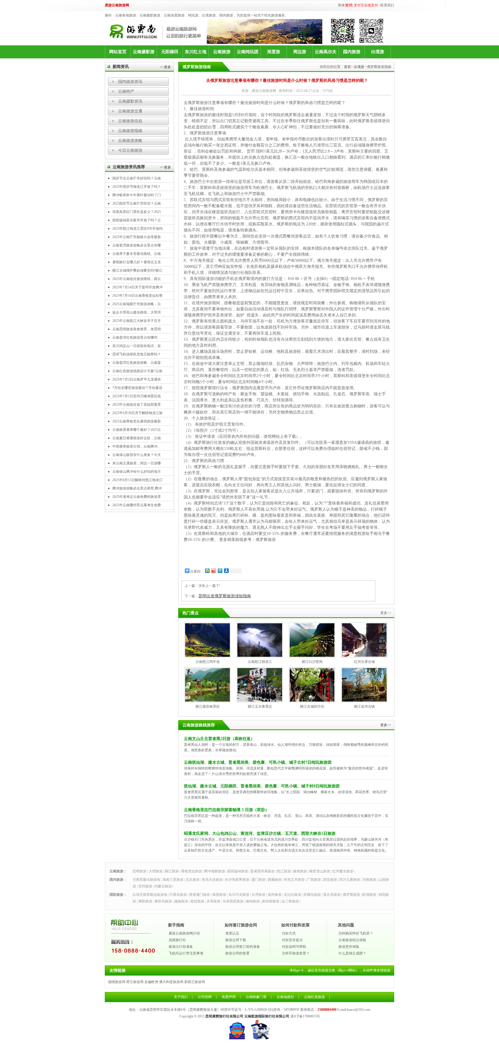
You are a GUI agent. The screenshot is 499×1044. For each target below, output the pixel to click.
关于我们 (181, 997)
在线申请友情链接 (376, 970)
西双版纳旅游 (237, 871)
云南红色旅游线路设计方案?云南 (137, 371)
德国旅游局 (116, 982)
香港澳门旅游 (199, 895)
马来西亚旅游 (233, 901)
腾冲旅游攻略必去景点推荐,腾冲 (137, 488)
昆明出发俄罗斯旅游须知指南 (224, 596)
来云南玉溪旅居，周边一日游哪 (136, 463)
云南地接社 (285, 997)
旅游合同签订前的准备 (242, 947)
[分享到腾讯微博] (220, 570)
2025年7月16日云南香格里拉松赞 (137, 296)
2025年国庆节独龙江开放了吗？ (136, 187)
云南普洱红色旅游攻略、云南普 (136, 363)
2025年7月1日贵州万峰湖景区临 (136, 396)
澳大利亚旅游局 (171, 982)
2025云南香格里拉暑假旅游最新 (136, 421)
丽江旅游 (172, 871)
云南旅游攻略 (130, 140)
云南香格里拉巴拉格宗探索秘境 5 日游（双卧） (226, 810)
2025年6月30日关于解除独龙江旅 (137, 413)
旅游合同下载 (235, 940)
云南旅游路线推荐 (199, 725)
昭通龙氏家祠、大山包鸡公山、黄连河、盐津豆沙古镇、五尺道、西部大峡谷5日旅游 (260, 833)
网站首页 (117, 51)
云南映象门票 (256, 997)
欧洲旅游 (369, 895)
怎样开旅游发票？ (296, 953)
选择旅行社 (177, 940)
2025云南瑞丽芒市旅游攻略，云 (136, 304)
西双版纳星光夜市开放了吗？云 (136, 220)
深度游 (273, 51)
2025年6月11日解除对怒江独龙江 (137, 480)
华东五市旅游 (294, 880)
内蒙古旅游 (163, 886)
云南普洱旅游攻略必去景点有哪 (136, 245)
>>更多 (165, 67)
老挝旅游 (197, 901)
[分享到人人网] (226, 570)
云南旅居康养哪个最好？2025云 (136, 430)
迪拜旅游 (275, 895)
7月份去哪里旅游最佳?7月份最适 (137, 388)
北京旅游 (193, 880)
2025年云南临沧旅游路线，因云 (136, 279)
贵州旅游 (145, 886)
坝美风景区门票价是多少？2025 (136, 212)
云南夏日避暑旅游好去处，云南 (136, 438)
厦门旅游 (258, 880)
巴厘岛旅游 (178, 895)
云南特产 (126, 91)
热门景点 (191, 613)
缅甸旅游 (253, 901)
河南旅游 (369, 880)
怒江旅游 (284, 871)
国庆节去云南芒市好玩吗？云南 (136, 178)
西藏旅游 (275, 880)
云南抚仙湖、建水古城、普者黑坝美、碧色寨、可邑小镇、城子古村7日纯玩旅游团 (258, 762)
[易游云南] (158, 31)
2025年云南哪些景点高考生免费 (136, 505)
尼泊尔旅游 (292, 895)
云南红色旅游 (314, 997)
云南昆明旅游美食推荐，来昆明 (136, 329)
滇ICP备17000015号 (305, 1016)
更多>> (385, 725)
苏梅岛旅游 (312, 895)
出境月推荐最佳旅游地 (150, 895)
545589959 (291, 1010)
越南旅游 (181, 901)
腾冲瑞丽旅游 (214, 871)
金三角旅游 (290, 901)
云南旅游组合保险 (352, 940)
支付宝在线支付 (366, 5)
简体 (341, 5)
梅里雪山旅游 (319, 871)
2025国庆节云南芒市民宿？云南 (136, 203)
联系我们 (387, 5)
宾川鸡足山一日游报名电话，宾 (136, 346)
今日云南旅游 (130, 150)
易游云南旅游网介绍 (184, 933)
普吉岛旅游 (331, 895)
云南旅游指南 (130, 131)
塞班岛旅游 (163, 901)
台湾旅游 (258, 895)
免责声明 (229, 997)
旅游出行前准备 (181, 947)
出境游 (377, 51)
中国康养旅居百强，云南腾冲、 (136, 446)
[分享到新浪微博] (213, 570)
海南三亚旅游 (173, 880)
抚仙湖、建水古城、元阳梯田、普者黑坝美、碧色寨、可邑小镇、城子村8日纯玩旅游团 (262, 786)
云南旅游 (221, 51)
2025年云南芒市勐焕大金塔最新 (136, 237)
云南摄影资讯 (130, 101)
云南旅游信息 (130, 121)
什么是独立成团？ (352, 953)
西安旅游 (330, 880)
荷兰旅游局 (135, 982)
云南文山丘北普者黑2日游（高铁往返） (219, 739)
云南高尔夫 (325, 51)
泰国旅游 (219, 895)
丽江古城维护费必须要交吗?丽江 (137, 270)
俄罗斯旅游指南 (197, 67)
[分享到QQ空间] (207, 570)
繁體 (348, 5)
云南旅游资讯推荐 (129, 167)
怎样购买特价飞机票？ (355, 933)
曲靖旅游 (300, 871)
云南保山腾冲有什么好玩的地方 (136, 472)
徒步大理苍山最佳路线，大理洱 (136, 312)
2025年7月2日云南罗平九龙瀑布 (136, 379)
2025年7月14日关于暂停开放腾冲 (137, 287)
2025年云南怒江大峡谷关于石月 (136, 321)
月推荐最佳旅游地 (146, 880)
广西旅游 (314, 880)
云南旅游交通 (130, 111)
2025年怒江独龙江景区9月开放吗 (137, 229)
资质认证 (232, 933)
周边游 (299, 51)
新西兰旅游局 (194, 982)
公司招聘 (205, 997)
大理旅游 (156, 871)
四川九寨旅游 (349, 880)
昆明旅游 (139, 871)
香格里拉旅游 (191, 871)
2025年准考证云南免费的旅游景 (136, 497)
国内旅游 (351, 51)
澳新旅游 (145, 901)
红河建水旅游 (342, 871)
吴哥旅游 (213, 901)
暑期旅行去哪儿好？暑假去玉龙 (136, 262)
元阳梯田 (169, 51)
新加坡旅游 (270, 901)
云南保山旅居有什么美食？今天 (136, 455)
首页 (347, 67)
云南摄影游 (143, 51)
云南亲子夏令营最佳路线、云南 (136, 254)
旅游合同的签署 (237, 953)
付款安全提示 (292, 940)
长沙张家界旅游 (237, 880)
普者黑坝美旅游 (262, 871)
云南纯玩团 (247, 51)
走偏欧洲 (151, 982)
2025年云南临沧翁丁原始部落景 (136, 405)
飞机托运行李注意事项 (186, 953)
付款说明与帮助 (294, 947)
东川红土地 (195, 51)
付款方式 (289, 933)
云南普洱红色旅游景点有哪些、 (136, 337)
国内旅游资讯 (130, 81)
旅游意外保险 (348, 947)
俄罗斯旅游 (266, 539)
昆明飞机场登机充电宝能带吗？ (136, 354)
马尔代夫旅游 (238, 895)
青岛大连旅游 (212, 880)
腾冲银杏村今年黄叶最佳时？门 (136, 195)
